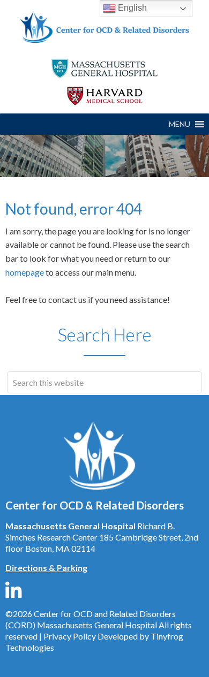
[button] (179, 124)
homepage (24, 272)
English (131, 7)
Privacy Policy (69, 636)
